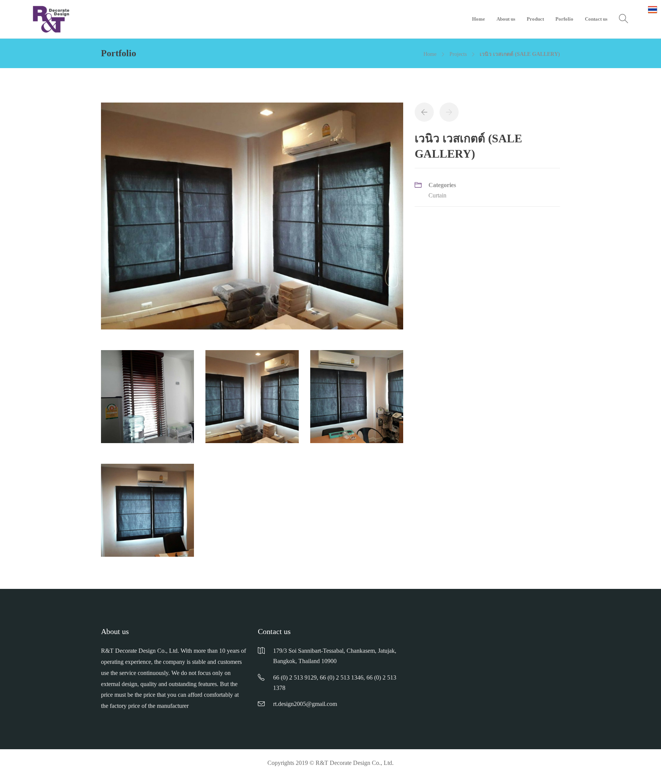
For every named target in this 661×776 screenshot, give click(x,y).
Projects (458, 54)
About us (506, 19)
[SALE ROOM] (356, 400)
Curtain (437, 195)
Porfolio (564, 19)
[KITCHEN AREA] (147, 400)
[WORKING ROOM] (147, 514)
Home (478, 19)
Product (535, 19)
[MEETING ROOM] (252, 220)
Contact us (596, 19)
